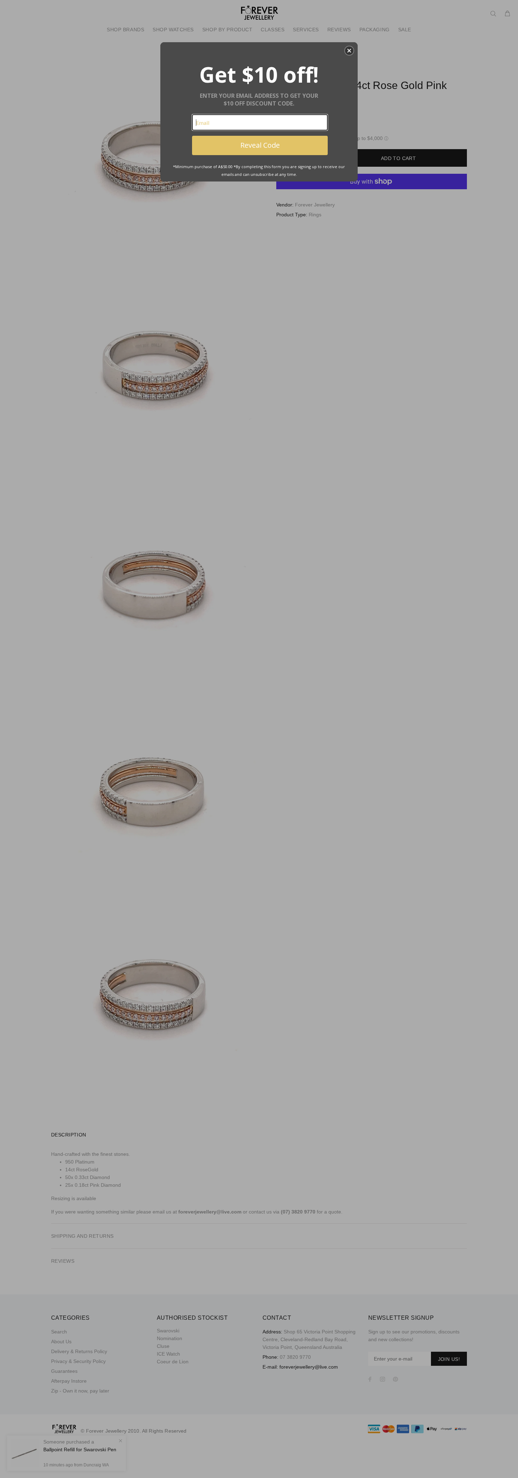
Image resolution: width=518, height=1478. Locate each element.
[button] (349, 50)
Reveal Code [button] (260, 145)
